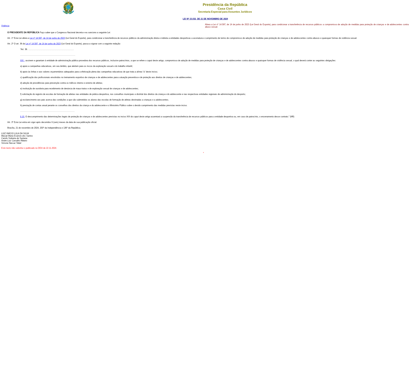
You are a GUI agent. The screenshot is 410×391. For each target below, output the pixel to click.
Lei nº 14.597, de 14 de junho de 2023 (47, 38)
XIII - (22, 60)
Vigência (5, 26)
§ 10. (22, 116)
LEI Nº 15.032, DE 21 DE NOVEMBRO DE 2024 (205, 19)
